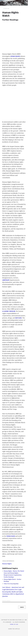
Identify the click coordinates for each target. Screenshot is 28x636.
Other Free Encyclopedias (11, 583)
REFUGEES (18, 318)
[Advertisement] (14, 37)
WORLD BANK (11, 536)
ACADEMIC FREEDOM (8, 311)
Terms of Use (14, 624)
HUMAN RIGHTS (15, 56)
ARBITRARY (5, 280)
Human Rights (7, 563)
